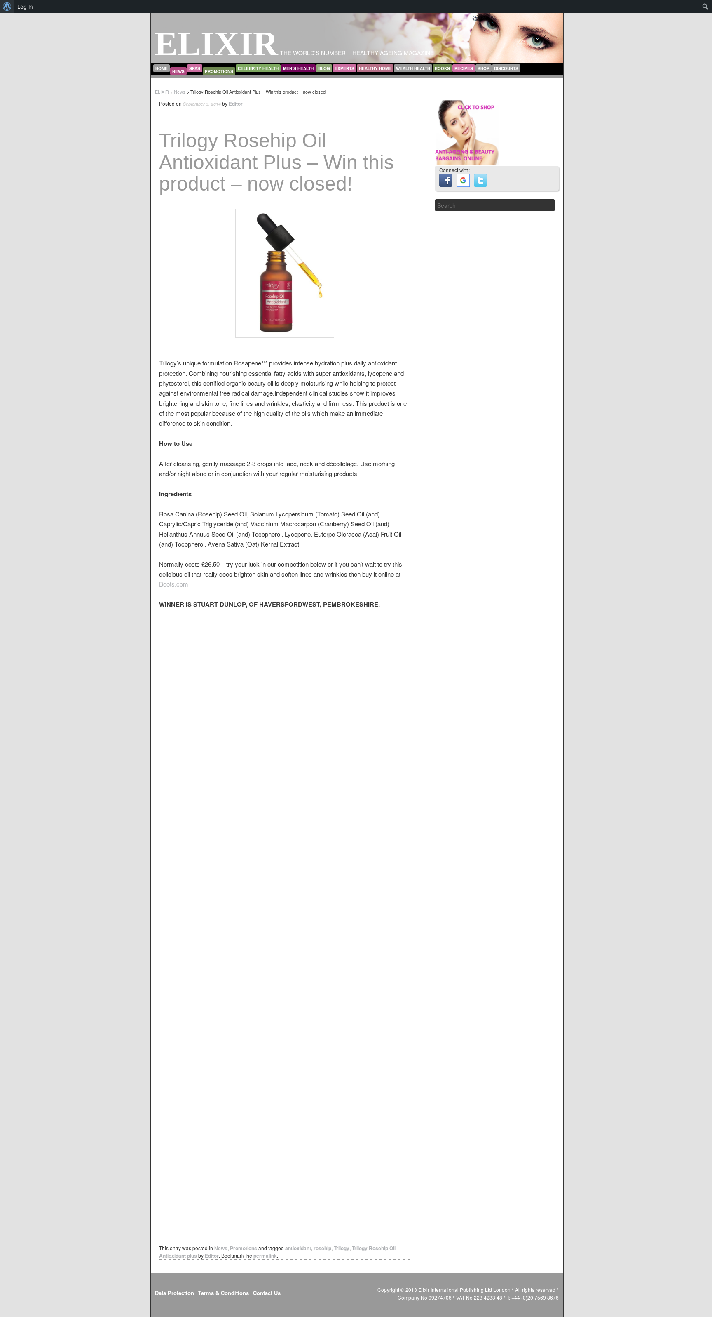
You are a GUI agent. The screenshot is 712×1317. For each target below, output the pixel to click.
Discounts (506, 68)
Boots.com (173, 584)
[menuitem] (7, 6)
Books (442, 68)
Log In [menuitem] (25, 6)
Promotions (219, 71)
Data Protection (174, 1293)
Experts (344, 68)
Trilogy (341, 1248)
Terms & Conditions (223, 1293)
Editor (236, 103)
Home (161, 68)
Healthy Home (375, 68)
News (178, 71)
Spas (194, 68)
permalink (265, 1255)
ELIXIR (216, 43)
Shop (484, 68)
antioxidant (298, 1248)
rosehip (322, 1248)
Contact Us (267, 1293)
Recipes (463, 68)
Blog (324, 68)
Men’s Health (298, 68)
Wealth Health (413, 68)
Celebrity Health (258, 68)
